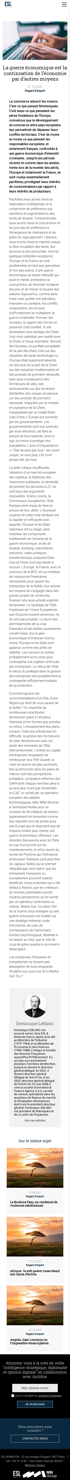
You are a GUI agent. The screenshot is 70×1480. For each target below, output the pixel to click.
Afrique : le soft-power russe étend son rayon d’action (35, 1272)
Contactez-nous (35, 1438)
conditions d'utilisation (49, 1395)
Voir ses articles (35, 1120)
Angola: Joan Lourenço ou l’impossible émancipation (29, 1341)
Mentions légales (35, 1465)
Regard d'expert (35, 90)
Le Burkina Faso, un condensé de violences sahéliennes (33, 1203)
